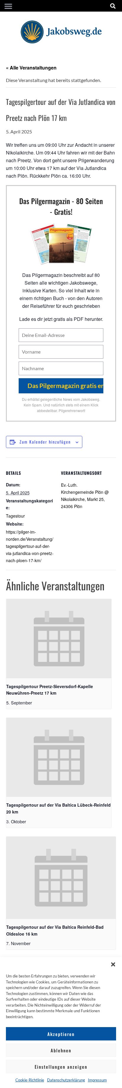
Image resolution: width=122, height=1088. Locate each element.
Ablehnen (61, 1050)
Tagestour (15, 516)
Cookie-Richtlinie (29, 1080)
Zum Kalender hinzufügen (45, 442)
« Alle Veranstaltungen (31, 67)
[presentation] (58, 638)
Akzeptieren (61, 1034)
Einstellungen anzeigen (61, 1066)
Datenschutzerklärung (66, 1080)
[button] (113, 964)
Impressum (97, 1080)
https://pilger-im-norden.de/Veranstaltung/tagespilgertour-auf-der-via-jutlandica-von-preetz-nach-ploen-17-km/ (30, 546)
